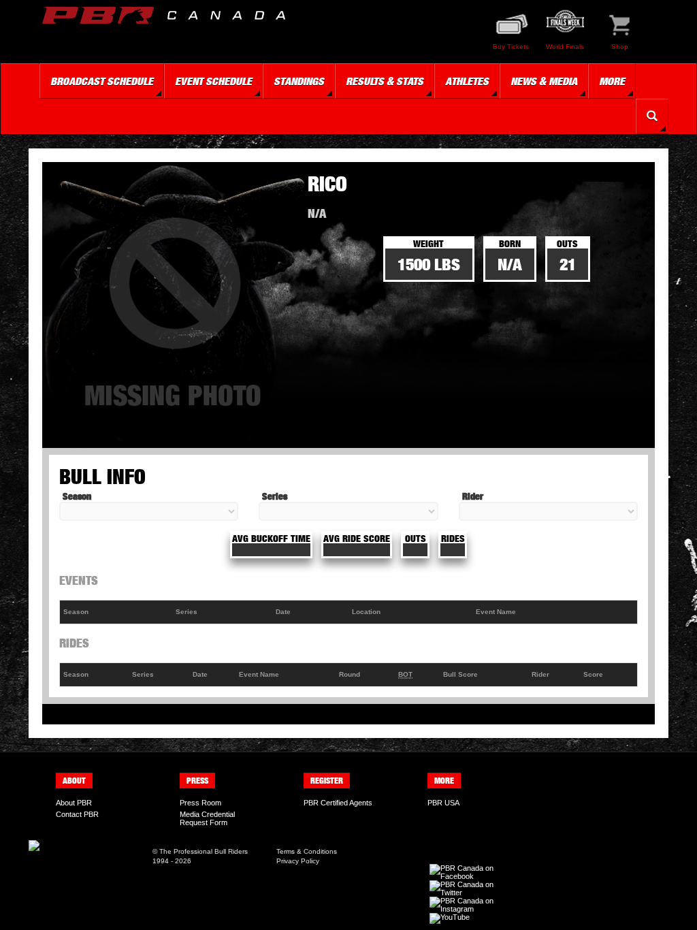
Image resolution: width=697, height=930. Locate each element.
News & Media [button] (543, 81)
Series (274, 496)
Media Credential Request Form (207, 818)
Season (77, 496)
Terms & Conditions (306, 851)
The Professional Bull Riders (203, 851)
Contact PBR (77, 814)
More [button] (612, 81)
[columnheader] (116, 612)
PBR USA (443, 803)
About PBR (74, 803)
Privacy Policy (297, 861)
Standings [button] (299, 81)
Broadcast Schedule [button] (101, 81)
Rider (472, 496)
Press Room (200, 803)
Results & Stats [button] (384, 81)
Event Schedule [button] (213, 81)
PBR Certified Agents (338, 803)
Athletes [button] (467, 81)
